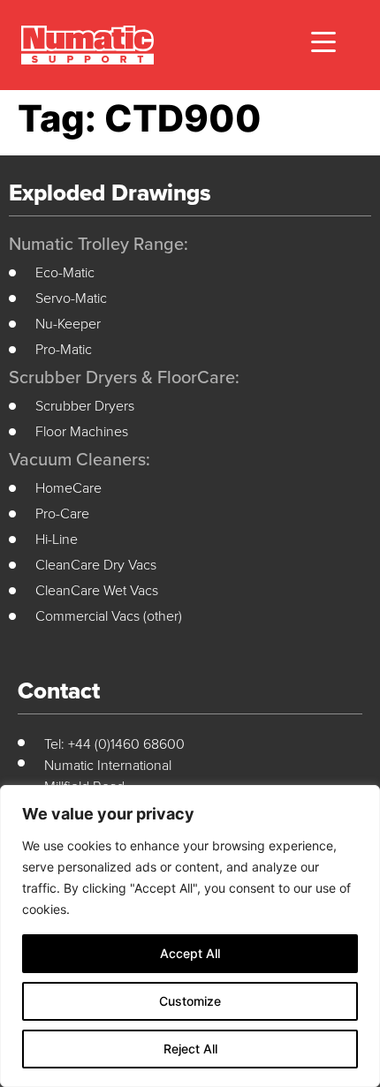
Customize (190, 1000)
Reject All (190, 1048)
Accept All (190, 953)
